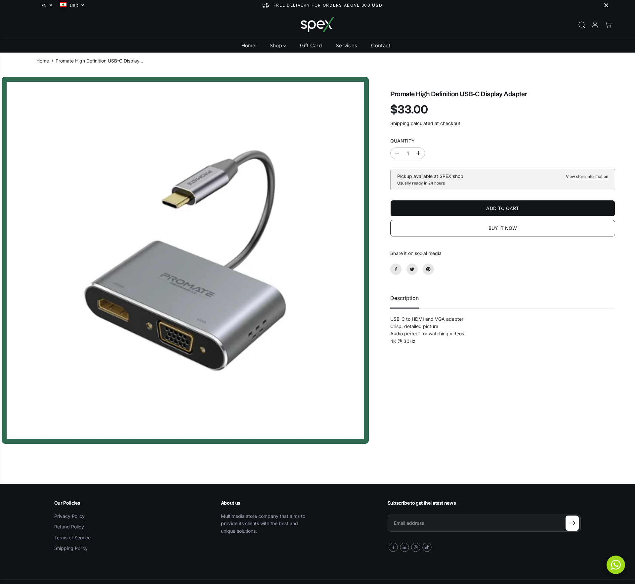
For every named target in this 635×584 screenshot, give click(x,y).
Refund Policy (69, 526)
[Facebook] (396, 269)
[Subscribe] (572, 523)
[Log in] (595, 25)
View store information (587, 176)
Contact (380, 45)
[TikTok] (427, 547)
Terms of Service (72, 537)
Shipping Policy (71, 548)
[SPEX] (317, 24)
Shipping (399, 123)
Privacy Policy (69, 516)
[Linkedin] (404, 547)
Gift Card (311, 45)
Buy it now (502, 227)
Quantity (402, 140)
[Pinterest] (428, 269)
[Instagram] (415, 547)
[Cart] (608, 25)
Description (404, 298)
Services (346, 45)
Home (248, 45)
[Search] (582, 25)
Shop (277, 45)
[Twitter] (412, 269)
